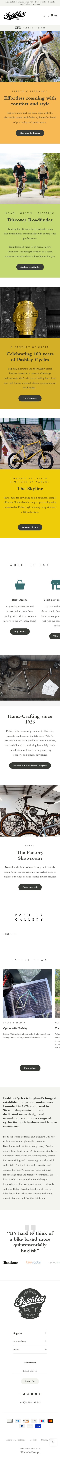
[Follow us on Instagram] (28, 1394)
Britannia (25, 1136)
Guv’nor (50, 1136)
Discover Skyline (30, 527)
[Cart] (49, 15)
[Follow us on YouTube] (32, 1394)
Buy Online (20, 631)
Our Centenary (30, 398)
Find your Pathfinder (30, 133)
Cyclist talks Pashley (15, 1028)
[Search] (44, 15)
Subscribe (30, 1381)
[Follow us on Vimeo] (36, 1394)
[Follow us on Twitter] (24, 1394)
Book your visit (30, 887)
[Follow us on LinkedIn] (40, 1394)
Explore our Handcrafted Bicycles (30, 765)
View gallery (30, 1068)
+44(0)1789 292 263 (30, 1402)
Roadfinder (9, 1146)
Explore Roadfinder (30, 267)
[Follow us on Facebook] (20, 1394)
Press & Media (14, 1023)
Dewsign (35, 1452)
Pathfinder (26, 1146)
